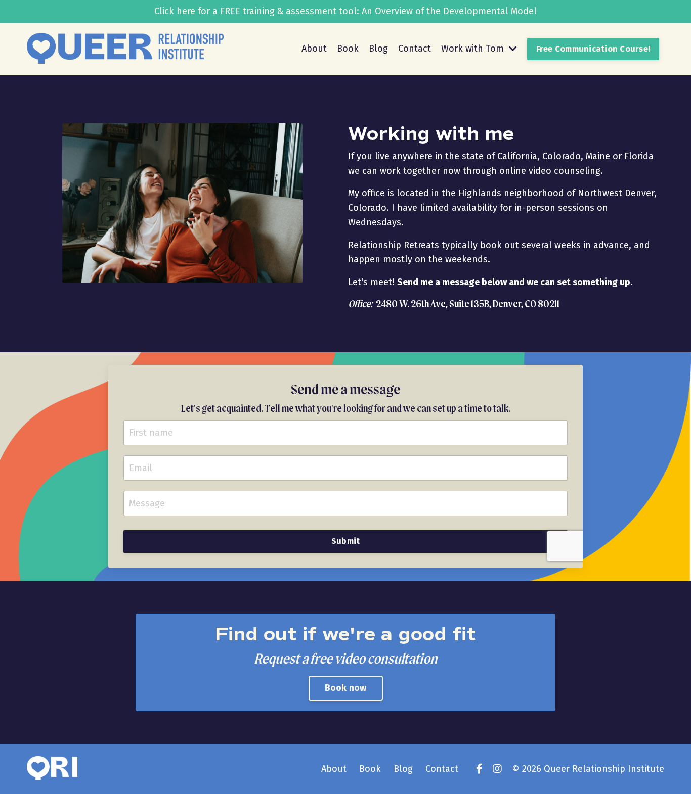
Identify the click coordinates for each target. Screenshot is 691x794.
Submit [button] (345, 541)
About (314, 48)
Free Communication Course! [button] (593, 49)
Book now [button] (346, 687)
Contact (414, 48)
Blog (378, 48)
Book (348, 48)
